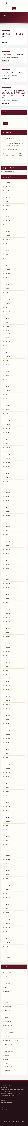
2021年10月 (8, 402)
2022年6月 (7, 371)
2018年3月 (7, 564)
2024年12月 (8, 258)
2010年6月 (7, 912)
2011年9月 (7, 855)
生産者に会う (8, 1070)
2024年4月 (7, 288)
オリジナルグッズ (9, 1010)
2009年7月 (7, 954)
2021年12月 (8, 394)
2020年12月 (8, 439)
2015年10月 (8, 674)
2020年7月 (7, 458)
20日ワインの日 (8, 972)
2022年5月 (7, 375)
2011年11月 (8, 848)
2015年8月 (7, 681)
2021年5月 (7, 421)
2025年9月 (7, 224)
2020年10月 (8, 447)
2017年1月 (7, 617)
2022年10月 (8, 356)
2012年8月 (7, 814)
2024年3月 (7, 292)
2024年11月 (8, 262)
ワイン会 (7, 1036)
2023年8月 (7, 318)
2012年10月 (8, 806)
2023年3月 (7, 337)
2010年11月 (8, 893)
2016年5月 (7, 647)
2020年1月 (7, 481)
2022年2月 (7, 386)
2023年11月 (8, 307)
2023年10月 (8, 311)
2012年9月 (7, 810)
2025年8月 (7, 228)
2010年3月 (7, 923)
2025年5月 (7, 239)
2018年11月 (8, 534)
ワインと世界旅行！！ (10, 1032)
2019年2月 (7, 523)
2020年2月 (7, 477)
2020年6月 (7, 462)
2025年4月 (7, 243)
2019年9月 (7, 496)
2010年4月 (7, 920)
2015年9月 (7, 678)
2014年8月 (7, 723)
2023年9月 (7, 315)
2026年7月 (7, 186)
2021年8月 (7, 409)
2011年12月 (8, 844)
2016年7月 (7, 640)
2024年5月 (7, 284)
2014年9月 (7, 719)
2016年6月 (7, 644)
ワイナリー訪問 (8, 1025)
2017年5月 (7, 602)
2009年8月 (7, 950)
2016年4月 (7, 651)
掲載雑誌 (7, 1055)
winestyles (7, 39)
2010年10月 (8, 897)
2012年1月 (7, 840)
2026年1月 (7, 209)
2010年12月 (8, 889)
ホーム (4, 19)
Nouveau (7, 991)
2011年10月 (8, 852)
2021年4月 (7, 424)
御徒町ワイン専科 (9, 1051)
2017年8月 (7, 591)
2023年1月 (7, 345)
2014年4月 (7, 738)
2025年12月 (8, 213)
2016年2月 (7, 659)
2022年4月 (7, 379)
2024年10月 (8, 265)
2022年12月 (8, 349)
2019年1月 (7, 526)
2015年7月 (7, 685)
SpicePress (10, 1123)
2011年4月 (7, 874)
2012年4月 (7, 829)
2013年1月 (7, 795)
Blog (6, 976)
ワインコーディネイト (10, 1029)
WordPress (16, 1121)
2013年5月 (7, 780)
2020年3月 (7, 473)
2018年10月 (8, 538)
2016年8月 (7, 636)
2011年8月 (7, 859)
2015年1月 (7, 704)
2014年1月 (7, 749)
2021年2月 (7, 432)
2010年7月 (7, 908)
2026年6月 (7, 190)
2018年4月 (7, 560)
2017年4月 (7, 606)
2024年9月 (7, 269)
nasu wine (15, 39)
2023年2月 (7, 341)
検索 (4, 112)
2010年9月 (7, 901)
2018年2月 (7, 568)
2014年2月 (7, 746)
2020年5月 (7, 466)
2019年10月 (8, 492)
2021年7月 (7, 413)
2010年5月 (7, 916)
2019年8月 (7, 500)
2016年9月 (7, 632)
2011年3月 (7, 878)
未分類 (6, 1063)
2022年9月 (7, 360)
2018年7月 (7, 549)
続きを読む (4, 42)
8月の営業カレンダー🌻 (10, 159)
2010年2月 (7, 927)
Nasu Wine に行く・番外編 (12, 73)
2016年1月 (7, 662)
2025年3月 (7, 247)
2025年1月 (7, 254)
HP (5, 980)
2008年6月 (7, 957)
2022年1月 (7, 390)
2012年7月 (7, 817)
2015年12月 (8, 666)
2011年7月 (7, 863)
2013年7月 (7, 772)
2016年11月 (8, 625)
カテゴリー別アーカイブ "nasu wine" (16, 19)
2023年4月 (7, 334)
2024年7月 (7, 277)
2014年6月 (7, 731)
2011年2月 (7, 882)
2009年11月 (8, 938)
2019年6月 (7, 507)
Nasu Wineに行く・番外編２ (12, 54)
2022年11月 (8, 352)
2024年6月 (7, 281)
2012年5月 (7, 825)
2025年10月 (8, 220)
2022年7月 (7, 368)
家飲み (6, 1048)
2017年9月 (7, 587)
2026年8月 (7, 182)
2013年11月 (8, 757)
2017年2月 (7, 613)
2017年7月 (7, 594)
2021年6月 (7, 417)
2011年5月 (7, 870)
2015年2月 (7, 700)
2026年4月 (7, 197)
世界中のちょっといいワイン (11, 1040)
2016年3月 (7, 655)
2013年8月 (7, 768)
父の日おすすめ (8, 1066)
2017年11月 (8, 579)
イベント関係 (8, 1006)
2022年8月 (7, 364)
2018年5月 (7, 557)
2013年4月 (7, 783)
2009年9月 (7, 946)
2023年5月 (7, 330)
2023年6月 (7, 326)
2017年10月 (8, 583)
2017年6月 (7, 598)
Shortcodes (7, 995)
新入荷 (6, 1059)
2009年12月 (8, 935)
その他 (6, 1017)
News (6, 987)
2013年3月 (7, 787)
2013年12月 (8, 753)
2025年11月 (8, 216)
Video (6, 1002)
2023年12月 (8, 303)
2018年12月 (8, 530)
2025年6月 (7, 235)
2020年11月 (8, 443)
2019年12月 (8, 485)
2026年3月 (7, 201)
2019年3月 (7, 519)
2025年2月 (7, 250)
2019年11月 (8, 489)
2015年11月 (8, 670)
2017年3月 (7, 610)
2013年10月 (8, 761)
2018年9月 (7, 541)
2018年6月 (7, 553)
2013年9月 (7, 765)
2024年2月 (7, 296)
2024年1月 (7, 300)
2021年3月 (7, 428)
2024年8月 (7, 273)
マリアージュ (8, 1021)
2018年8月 (7, 545)
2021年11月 (8, 398)
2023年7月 (7, 322)
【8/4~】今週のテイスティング (12, 149)
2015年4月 (7, 696)
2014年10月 (8, 715)
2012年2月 (7, 836)
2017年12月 (8, 575)
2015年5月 (7, 693)
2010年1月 (7, 931)
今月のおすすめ (8, 1044)
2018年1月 (7, 572)
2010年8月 (7, 904)
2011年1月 (7, 886)
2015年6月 (7, 689)
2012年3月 (7, 833)
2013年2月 (7, 791)
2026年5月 (7, 194)
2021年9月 (7, 405)
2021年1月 (7, 436)
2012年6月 (7, 821)
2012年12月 (8, 799)
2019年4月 (7, 515)
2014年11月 (8, 712)
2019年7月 (7, 504)
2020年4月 (7, 470)
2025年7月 (7, 231)
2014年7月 (7, 727)
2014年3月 (7, 742)
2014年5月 (7, 734)
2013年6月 (7, 776)
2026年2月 (7, 205)
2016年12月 (8, 621)
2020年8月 (7, 455)
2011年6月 (7, 867)
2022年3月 (7, 383)
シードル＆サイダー (9, 1014)
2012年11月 (8, 802)
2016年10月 (8, 628)
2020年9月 (7, 451)
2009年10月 (8, 942)
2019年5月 (7, 511)
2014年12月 (8, 708)
